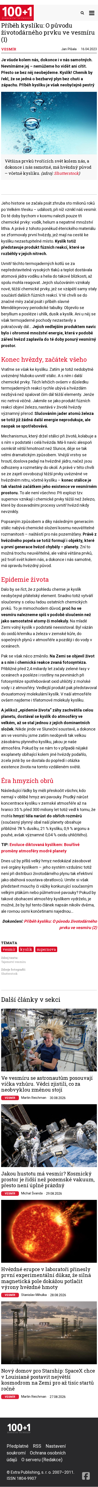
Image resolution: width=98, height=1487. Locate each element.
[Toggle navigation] (91, 13)
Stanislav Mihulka (34, 1295)
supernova (46, 949)
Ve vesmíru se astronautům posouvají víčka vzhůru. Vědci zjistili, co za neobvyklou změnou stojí (47, 1084)
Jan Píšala (69, 49)
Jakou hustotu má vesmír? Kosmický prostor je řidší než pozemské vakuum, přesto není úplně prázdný (48, 1180)
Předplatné (17, 1446)
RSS (37, 1446)
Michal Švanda (32, 1193)
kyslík (26, 949)
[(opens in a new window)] (85, 1462)
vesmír (9, 949)
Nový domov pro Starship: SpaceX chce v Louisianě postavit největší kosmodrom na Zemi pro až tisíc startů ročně (48, 1380)
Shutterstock (66, 173)
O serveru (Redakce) (41, 1459)
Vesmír (10, 1097)
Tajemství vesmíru (13, 962)
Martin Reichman (33, 1098)
